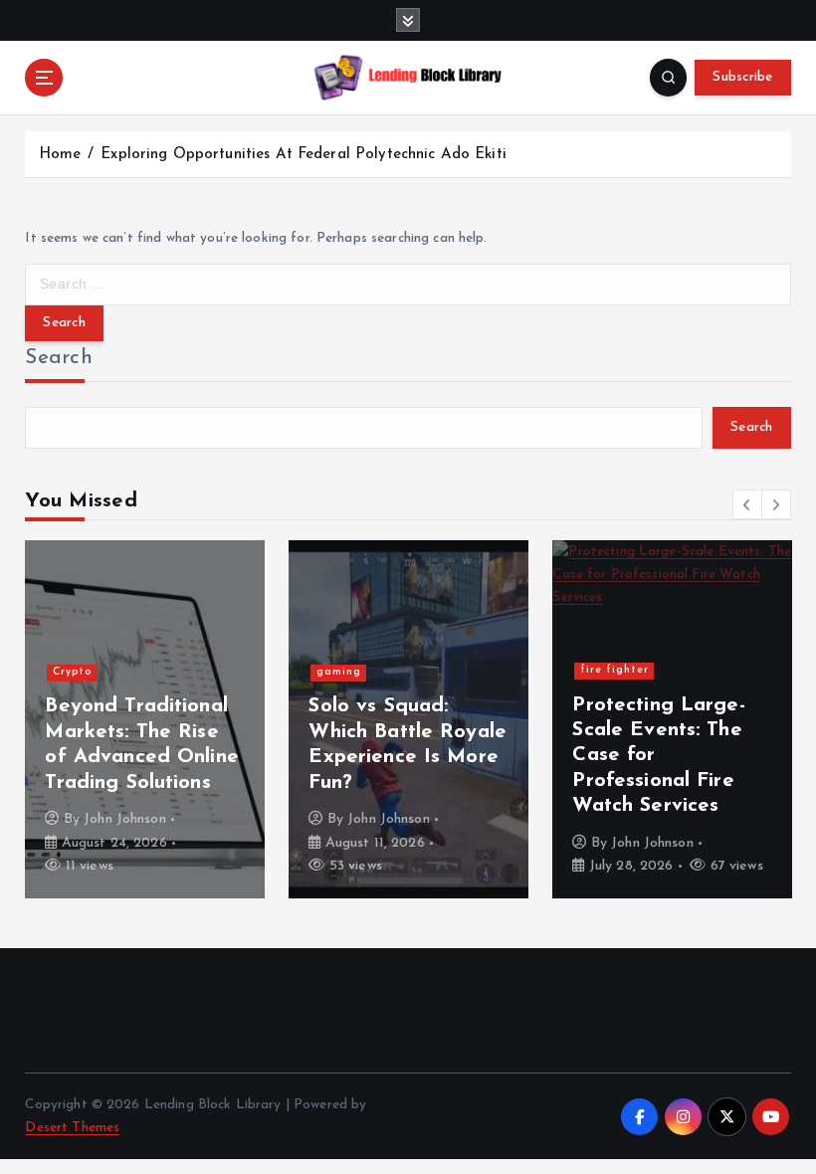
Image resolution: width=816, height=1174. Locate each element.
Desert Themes (72, 1127)
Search (59, 358)
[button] (747, 504)
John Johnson (125, 819)
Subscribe (742, 77)
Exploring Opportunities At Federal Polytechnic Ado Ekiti (304, 154)
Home (60, 154)
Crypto (72, 672)
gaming (338, 672)
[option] (145, 719)
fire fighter (614, 670)
